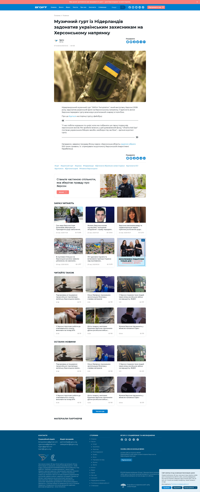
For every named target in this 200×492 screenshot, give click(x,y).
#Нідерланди (88, 166)
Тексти (75, 7)
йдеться (73, 116)
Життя (95, 465)
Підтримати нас (154, 7)
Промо (95, 462)
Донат (61, 192)
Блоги (61, 7)
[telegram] (139, 7)
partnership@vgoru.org (68, 442)
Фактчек (96, 449)
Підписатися (126, 460)
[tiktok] (142, 7)
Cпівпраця (102, 7)
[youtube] (136, 7)
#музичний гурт (67, 166)
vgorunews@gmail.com (47, 444)
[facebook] (129, 7)
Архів (93, 472)
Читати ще (100, 411)
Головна (57, 15)
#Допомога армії (71, 169)
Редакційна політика (98, 480)
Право (95, 454)
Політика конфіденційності (100, 483)
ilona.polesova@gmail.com (48, 442)
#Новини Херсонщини (88, 169)
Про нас (83, 7)
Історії (95, 444)
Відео (68, 7)
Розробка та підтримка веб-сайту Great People (138, 485)
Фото (94, 457)
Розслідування (98, 452)
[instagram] (132, 7)
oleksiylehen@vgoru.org (69, 444)
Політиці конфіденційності (180, 484)
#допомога (59, 169)
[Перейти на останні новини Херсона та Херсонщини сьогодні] (41, 7)
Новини (53, 7)
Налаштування (189, 487)
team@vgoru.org (44, 449)
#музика (78, 166)
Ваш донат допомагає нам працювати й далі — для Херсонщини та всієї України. (100, 2)
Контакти (92, 7)
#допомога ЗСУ (132, 166)
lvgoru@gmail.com (45, 447)
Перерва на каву (98, 460)
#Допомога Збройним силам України (110, 166)
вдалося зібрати (128, 144)
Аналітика (96, 447)
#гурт (57, 166)
